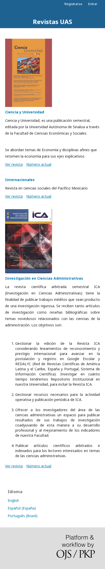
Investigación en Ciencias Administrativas (44, 278)
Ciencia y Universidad (24, 112)
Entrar (92, 4)
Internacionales (20, 179)
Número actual (38, 164)
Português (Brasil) (22, 515)
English (13, 500)
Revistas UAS (52, 21)
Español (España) (22, 508)
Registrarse (73, 4)
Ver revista (14, 164)
